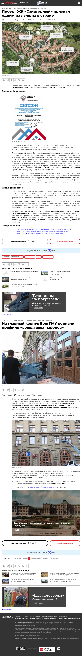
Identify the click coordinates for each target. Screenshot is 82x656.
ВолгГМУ (5, 385)
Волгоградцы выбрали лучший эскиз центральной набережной (22, 278)
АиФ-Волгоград (7, 75)
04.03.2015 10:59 (6, 8)
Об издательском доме (49, 616)
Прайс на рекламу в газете (31, 616)
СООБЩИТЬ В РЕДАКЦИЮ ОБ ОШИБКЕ (69, 618)
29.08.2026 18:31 (6, 320)
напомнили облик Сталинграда (43, 487)
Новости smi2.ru (8, 314)
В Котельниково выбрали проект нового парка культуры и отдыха (43, 229)
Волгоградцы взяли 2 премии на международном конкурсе (41, 233)
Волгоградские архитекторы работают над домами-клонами (41, 231)
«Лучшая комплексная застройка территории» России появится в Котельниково (60, 273)
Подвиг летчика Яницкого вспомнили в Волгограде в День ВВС (22, 580)
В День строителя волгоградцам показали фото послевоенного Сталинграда (63, 580)
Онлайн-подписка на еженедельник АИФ (43, 618)
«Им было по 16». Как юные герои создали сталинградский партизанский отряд (23, 573)
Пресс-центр (63, 616)
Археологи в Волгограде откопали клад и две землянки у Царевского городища (64, 573)
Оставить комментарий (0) (65, 543)
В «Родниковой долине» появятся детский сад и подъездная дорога (23, 285)
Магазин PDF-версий (21, 618)
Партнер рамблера (32, 648)
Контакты (18, 616)
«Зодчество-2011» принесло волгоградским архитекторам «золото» (24, 272)
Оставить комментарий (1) (65, 241)
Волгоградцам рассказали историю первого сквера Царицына (42, 524)
